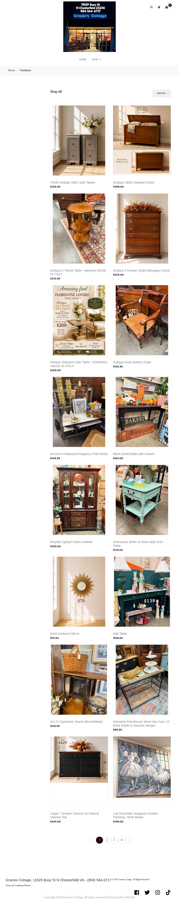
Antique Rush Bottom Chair (132, 362)
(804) (91, 880)
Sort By (161, 93)
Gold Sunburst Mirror (64, 633)
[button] (159, 6)
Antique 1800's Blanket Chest (133, 182)
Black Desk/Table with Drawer (134, 454)
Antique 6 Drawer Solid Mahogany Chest (141, 270)
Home (82, 59)
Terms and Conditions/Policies (18, 885)
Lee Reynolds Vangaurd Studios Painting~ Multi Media (135, 815)
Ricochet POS (127, 897)
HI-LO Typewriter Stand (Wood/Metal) (76, 721)
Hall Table (120, 633)
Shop (95, 59)
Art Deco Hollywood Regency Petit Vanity (79, 454)
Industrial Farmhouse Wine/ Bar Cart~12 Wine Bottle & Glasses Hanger (141, 723)
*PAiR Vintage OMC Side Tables (72, 182)
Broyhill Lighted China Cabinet (71, 542)
